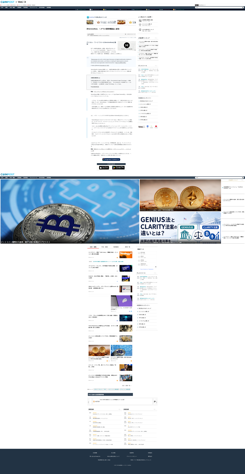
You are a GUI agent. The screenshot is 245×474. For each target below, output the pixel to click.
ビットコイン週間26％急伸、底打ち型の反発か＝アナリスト (121, 358)
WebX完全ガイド (202, 5)
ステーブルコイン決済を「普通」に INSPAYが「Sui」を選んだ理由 (149, 71)
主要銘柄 (19, 7)
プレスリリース (33, 7)
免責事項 (132, 452)
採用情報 (49, 7)
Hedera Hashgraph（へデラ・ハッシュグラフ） (99, 35)
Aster (142, 75)
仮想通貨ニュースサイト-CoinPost (125, 465)
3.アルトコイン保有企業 (125, 389)
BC (125, 34)
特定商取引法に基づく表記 (104, 459)
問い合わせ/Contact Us (95, 456)
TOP (2, 7)
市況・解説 (12, 7)
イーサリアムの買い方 (145, 113)
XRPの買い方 (143, 116)
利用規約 (150, 452)
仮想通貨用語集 (95, 86)
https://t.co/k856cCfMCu (120, 62)
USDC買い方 (14, 5)
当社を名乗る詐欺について (113, 456)
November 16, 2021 (104, 65)
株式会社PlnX (144, 79)
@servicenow (94, 59)
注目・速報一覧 (126, 385)
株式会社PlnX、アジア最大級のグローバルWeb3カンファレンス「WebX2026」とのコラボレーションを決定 (123, 399)
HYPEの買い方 (143, 119)
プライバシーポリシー (132, 456)
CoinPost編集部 (90, 34)
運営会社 (150, 456)
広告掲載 (95, 452)
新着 (6, 7)
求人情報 (113, 452)
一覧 (156, 38)
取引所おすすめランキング (146, 101)
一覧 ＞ (242, 180)
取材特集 (26, 7)
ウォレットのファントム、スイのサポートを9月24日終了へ (121, 308)
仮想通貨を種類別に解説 (147, 19)
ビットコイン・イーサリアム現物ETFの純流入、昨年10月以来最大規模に (99, 358)
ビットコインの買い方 (147, 24)
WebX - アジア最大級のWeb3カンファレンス (141, 459)
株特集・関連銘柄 (32, 5)
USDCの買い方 (143, 107)
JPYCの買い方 (143, 110)
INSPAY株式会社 (145, 69)
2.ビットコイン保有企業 (113, 389)
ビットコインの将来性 (5, 5)
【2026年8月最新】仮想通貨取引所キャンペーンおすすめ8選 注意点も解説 (108, 261)
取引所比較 (41, 7)
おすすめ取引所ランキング (148, 29)
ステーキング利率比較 (22, 5)
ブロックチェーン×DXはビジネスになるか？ (104, 91)
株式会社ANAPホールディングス (148, 91)
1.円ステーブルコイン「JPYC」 (100, 389)
